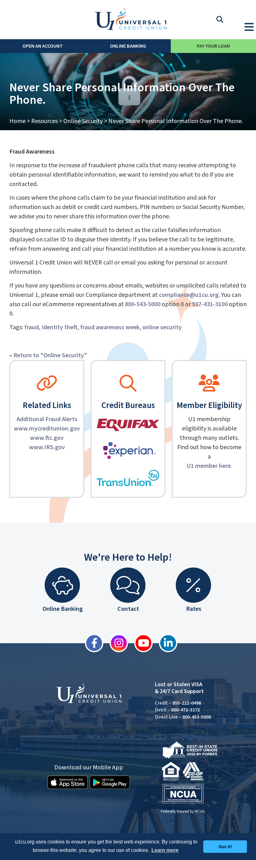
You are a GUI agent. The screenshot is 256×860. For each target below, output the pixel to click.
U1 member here (208, 466)
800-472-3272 (185, 709)
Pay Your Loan (213, 46)
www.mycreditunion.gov (47, 428)
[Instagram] (115, 643)
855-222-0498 (186, 703)
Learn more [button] (165, 850)
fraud (31, 327)
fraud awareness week (110, 327)
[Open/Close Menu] (249, 25)
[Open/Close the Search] (220, 19)
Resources (44, 121)
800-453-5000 (196, 717)
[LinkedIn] (165, 643)
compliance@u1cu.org (189, 295)
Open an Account (42, 46)
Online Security (83, 121)
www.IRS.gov (47, 447)
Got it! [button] (225, 846)
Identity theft (59, 327)
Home (17, 121)
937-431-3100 (210, 304)
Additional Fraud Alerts (47, 419)
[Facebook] (91, 643)
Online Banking (128, 46)
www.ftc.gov (47, 438)
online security (162, 327)
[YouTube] (140, 643)
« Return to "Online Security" (48, 355)
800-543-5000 (142, 304)
